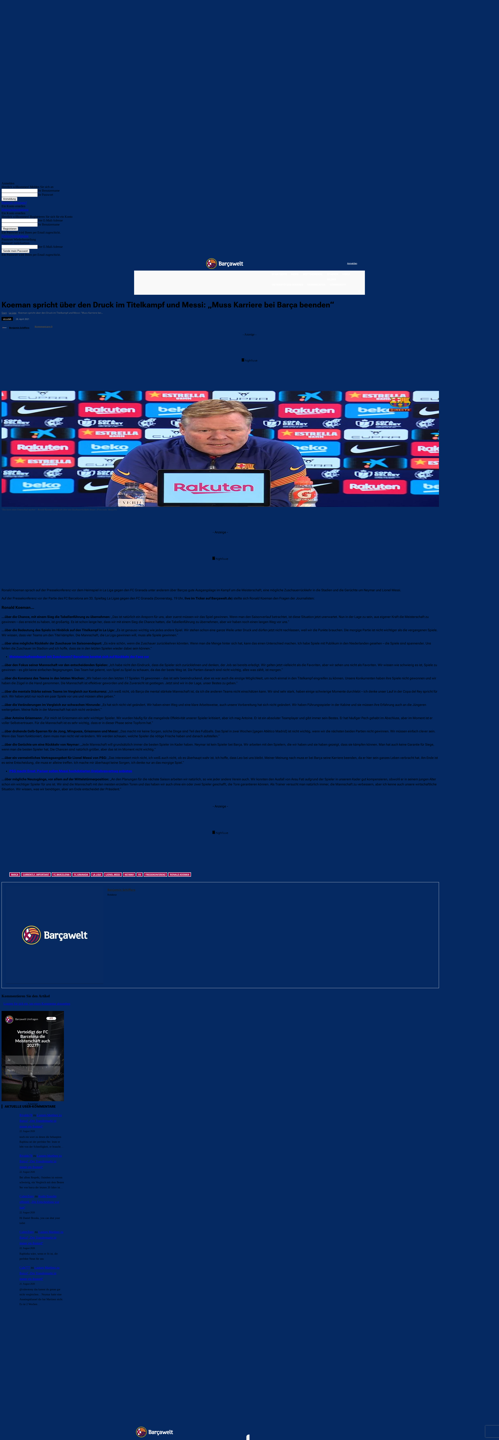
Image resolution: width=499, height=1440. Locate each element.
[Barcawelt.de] (224, 263)
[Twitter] (336, 264)
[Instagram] (328, 264)
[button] (359, 291)
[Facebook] (320, 264)
